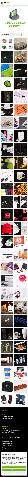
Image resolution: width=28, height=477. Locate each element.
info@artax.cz (9, 445)
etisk (3, 413)
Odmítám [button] (14, 469)
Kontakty (6, 448)
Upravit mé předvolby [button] (14, 472)
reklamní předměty (7, 418)
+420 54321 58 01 (9, 441)
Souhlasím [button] (14, 466)
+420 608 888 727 (10, 443)
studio (3, 414)
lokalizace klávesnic (7, 416)
